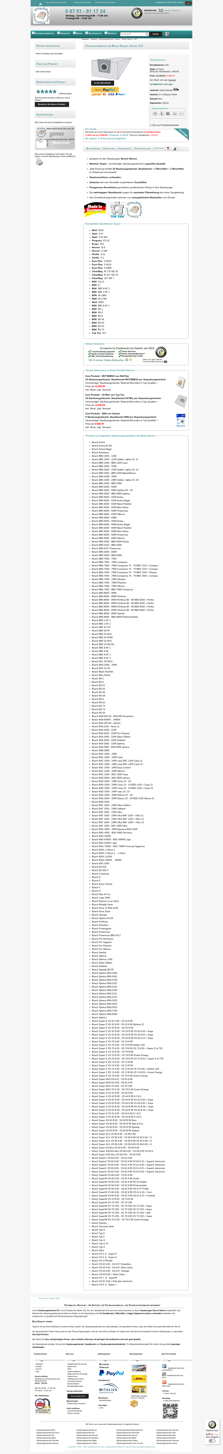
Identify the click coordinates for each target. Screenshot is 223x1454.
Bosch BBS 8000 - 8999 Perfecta (109, 596)
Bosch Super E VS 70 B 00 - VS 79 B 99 (112, 1051)
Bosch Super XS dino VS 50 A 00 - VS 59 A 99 (115, 1147)
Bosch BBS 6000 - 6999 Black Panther (112, 528)
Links (101, 1408)
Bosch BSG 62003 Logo (104, 843)
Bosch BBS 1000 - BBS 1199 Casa (109, 462)
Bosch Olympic (99, 914)
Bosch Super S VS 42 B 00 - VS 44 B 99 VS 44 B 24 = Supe (122, 1110)
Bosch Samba (99, 952)
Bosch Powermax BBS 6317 (106, 935)
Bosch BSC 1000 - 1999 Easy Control (111, 767)
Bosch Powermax (101, 932)
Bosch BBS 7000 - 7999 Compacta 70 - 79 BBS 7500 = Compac (125, 575)
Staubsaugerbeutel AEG (45, 1430)
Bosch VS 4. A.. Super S (104, 1257)
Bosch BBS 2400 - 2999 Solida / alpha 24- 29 (115, 480)
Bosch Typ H (98, 1247)
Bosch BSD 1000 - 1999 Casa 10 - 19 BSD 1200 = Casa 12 (122, 788)
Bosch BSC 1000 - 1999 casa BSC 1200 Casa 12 (117, 764)
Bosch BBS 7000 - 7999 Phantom (109, 582)
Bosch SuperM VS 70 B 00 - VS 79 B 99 (112, 1199)
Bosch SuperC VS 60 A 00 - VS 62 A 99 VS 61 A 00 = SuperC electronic (128, 1164)
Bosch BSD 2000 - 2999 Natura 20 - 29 (112, 795)
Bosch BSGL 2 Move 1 (103, 849)
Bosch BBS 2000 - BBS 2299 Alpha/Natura (114, 473)
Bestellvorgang (105, 1400)
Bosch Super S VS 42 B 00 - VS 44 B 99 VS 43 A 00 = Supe (122, 1103)
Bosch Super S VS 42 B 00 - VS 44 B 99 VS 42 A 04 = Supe (122, 1099)
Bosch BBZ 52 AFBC (102, 637)
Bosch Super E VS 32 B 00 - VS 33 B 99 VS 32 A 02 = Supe (122, 1031)
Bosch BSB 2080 (100, 750)
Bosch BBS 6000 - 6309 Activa (107, 497)
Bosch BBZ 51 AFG (102, 634)
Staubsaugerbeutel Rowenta (167, 1440)
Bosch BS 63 (98, 702)
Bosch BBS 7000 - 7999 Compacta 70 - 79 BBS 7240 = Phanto (124, 572)
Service (39, 1369)
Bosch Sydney (99, 1223)
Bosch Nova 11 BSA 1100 (105, 908)
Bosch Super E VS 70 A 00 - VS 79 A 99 (112, 1041)
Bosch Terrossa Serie (103, 1226)
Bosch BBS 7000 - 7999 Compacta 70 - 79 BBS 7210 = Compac (125, 565)
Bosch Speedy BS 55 (103, 969)
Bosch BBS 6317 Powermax (106, 548)
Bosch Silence (99, 956)
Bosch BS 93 (98, 712)
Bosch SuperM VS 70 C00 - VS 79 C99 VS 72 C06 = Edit (121, 1212)
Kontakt (39, 1366)
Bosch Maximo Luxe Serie (105, 901)
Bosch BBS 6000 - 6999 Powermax (110, 534)
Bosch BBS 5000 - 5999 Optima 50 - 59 (112, 490)
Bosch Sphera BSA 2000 (104, 973)
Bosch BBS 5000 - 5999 (104, 486)
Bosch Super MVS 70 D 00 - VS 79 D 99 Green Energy (120, 1089)
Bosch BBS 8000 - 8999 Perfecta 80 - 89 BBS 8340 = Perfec (123, 603)
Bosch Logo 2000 (101, 897)
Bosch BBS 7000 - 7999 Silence (108, 586)
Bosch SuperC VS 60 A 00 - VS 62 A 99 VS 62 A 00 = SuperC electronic (128, 1171)
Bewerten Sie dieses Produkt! (52, 104)
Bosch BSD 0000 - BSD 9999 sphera (111, 777)
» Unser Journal (169, 1393)
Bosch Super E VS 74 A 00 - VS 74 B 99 (112, 1065)
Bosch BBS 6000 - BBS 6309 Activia (110, 541)
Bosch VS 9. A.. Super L (104, 1284)
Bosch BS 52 (98, 688)
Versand (172, 80)
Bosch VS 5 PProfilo (102, 1260)
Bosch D (96, 877)
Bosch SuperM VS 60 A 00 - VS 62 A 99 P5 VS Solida (119, 1182)
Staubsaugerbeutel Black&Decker (129, 1430)
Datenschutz (72, 1376)
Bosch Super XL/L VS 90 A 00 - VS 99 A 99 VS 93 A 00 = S (122, 1140)
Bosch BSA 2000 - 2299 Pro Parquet (110, 733)
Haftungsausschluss (75, 1379)
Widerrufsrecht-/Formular (77, 1374)
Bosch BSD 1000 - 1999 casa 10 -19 (111, 791)
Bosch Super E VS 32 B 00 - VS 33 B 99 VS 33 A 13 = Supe (122, 1038)
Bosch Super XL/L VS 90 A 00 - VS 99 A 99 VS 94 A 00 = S (122, 1144)
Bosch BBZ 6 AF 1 (101, 647)
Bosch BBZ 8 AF (100, 651)
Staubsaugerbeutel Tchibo (86, 1443)
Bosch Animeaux (100, 452)
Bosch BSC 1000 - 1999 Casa (107, 757)
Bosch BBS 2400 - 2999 (104, 476)
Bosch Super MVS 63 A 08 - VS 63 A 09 (112, 1082)
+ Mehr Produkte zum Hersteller (49, 54)
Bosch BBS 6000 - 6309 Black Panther (112, 504)
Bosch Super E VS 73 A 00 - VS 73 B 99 (112, 1062)
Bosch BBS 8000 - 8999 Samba (108, 613)
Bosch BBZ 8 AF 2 (101, 658)
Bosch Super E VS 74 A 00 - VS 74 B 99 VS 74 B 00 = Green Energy (127, 1072)
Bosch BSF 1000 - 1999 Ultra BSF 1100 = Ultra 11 (117, 815)
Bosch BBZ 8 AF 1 (101, 654)
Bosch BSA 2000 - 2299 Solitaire (108, 740)
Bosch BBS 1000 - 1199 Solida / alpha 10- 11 (115, 459)
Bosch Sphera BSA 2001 (104, 976)
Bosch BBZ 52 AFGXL (103, 644)
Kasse (180, 2)
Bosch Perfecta (100, 921)
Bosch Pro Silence (101, 949)
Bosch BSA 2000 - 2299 (104, 730)
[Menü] (218, 1421)
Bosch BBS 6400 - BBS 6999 (107, 555)
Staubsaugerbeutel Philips (86, 1440)
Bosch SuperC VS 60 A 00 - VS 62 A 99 (112, 1158)
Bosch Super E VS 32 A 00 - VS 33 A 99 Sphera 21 (118, 1024)
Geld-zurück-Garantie (82, 2)
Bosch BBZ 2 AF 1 (101, 620)
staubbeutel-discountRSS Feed (173, 1385)
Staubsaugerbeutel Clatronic (167, 1430)
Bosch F (96, 887)
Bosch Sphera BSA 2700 (104, 1010)
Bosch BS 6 (98, 699)
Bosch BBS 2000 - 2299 (104, 466)
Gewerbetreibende (74, 1411)
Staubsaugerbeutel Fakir (166, 1433)
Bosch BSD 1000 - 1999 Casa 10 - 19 (111, 781)
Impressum (71, 1366)
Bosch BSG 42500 (101, 836)
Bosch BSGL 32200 (102, 856)
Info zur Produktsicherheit (165, 125)
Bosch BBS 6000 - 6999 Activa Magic (111, 524)
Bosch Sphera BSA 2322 (104, 1000)
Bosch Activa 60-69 (102, 445)
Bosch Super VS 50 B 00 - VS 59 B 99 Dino (114, 1120)
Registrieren (161, 2)
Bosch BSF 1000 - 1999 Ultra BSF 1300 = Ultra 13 (118, 822)
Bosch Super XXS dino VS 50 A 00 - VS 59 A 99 (116, 1154)
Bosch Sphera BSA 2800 (104, 1014)
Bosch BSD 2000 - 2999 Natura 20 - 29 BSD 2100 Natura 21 (123, 798)
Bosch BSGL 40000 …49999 (106, 860)
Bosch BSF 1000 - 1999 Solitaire (109, 808)
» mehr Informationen (171, 1401)
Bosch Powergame (101, 928)
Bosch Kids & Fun (101, 894)
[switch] (212, 1441)
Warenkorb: (150, 10)
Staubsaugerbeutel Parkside (47, 1440)
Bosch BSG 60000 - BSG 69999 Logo (111, 839)
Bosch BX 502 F (100, 870)
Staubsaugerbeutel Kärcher (87, 1435)
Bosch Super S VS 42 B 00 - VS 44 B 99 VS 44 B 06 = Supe (122, 1106)
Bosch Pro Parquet (101, 945)
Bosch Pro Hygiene (102, 942)
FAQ (37, 1371)
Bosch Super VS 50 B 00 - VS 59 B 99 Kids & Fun (117, 1123)
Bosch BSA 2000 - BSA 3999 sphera (110, 747)
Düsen (79, 33)
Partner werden (73, 1413)
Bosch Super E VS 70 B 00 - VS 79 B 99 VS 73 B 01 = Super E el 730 (127, 1058)
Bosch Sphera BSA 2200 (104, 990)
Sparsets (112, 33)
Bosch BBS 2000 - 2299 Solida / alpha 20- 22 (115, 469)
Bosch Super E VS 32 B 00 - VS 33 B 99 (112, 1027)
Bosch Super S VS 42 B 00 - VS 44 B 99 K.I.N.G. (117, 1116)
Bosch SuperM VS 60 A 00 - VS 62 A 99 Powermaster (119, 1185)
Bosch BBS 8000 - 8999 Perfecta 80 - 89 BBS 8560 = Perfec (123, 610)
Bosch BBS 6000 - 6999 (104, 517)
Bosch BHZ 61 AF (101, 668)
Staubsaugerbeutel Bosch (86, 1430)
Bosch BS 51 (98, 685)
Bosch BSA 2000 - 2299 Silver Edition (111, 736)
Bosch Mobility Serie (102, 904)
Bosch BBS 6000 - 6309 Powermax (110, 510)
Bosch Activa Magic (102, 449)
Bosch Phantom (100, 925)
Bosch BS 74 (98, 709)
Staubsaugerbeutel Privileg (126, 1440)
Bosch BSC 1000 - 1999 (104, 754)
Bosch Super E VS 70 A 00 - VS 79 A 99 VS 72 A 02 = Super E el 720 (127, 1048)
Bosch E (96, 880)
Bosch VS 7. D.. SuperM (104, 1277)
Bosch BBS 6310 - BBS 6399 (107, 545)
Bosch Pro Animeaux (102, 938)
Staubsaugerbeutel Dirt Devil (47, 1433)
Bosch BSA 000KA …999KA (106, 719)
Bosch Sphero (99, 1017)
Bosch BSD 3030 (100, 801)
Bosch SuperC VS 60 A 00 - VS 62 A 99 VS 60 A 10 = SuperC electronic (128, 1161)
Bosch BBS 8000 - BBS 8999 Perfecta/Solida (115, 617)
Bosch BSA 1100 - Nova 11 (105, 726)
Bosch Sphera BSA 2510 (104, 1007)
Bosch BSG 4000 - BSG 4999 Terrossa (112, 832)
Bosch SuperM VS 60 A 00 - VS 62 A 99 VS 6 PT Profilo (120, 1188)
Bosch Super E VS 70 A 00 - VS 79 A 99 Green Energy (120, 1075)
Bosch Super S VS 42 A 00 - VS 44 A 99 (112, 1093)
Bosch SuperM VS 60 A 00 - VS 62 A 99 (112, 1175)
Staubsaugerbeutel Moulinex (87, 1438)
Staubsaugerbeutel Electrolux (128, 1433)
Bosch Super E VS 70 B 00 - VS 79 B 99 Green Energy (120, 1055)
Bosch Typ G (98, 1240)
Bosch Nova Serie (101, 911)
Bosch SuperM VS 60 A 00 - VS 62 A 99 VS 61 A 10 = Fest (121, 1192)
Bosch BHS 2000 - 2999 (104, 664)
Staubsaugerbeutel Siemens (47, 1443)
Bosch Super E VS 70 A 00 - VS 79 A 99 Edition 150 (118, 1045)
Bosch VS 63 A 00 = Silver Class (108, 1274)
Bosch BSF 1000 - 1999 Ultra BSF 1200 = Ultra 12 (118, 819)
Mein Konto (171, 2)
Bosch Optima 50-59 (102, 918)
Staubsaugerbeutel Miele (46, 1438)
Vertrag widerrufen (78, 1396)
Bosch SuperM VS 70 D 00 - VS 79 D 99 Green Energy (120, 1219)
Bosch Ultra (98, 1250)
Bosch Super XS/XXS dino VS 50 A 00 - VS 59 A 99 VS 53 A (122, 1151)
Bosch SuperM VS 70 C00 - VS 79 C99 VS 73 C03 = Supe (122, 1216)
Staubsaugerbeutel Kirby (166, 1435)
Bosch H (96, 890)
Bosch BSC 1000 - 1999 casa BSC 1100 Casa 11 (117, 760)
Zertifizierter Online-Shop (105, 2)
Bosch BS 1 (98, 678)
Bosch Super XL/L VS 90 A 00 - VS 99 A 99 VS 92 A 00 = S (122, 1137)
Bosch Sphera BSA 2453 (104, 1003)
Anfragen (39, 1364)
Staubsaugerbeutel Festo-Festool (129, 1443)
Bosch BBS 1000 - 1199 (104, 456)
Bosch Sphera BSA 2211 (104, 993)
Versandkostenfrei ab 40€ (56, 2)
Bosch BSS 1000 (100, 863)
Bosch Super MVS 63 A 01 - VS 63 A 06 (112, 1079)
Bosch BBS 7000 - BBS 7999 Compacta (112, 589)
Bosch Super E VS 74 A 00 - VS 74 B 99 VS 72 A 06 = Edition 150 (125, 1069)
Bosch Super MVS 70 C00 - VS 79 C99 (112, 1086)
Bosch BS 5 (98, 682)
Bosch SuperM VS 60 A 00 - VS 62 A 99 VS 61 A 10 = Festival (123, 1195)
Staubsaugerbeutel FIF (45, 1435)
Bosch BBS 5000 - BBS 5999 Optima (111, 493)
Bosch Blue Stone (101, 675)
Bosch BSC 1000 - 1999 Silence (108, 771)
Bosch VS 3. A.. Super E (104, 1253)
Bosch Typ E (98, 1233)
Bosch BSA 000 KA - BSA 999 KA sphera (112, 716)
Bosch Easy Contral (102, 884)
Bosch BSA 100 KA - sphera (106, 723)
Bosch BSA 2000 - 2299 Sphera (108, 743)
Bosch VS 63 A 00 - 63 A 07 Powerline (111, 1264)
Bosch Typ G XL (100, 1243)
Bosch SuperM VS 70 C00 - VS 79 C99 (112, 1202)
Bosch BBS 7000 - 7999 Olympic (109, 579)
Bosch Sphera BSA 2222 (104, 997)
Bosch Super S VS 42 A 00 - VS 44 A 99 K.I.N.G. (116, 1113)
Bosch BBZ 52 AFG (102, 641)
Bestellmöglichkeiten (75, 1386)
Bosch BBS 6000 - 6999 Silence (108, 538)
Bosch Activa (98, 442)
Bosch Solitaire (99, 966)
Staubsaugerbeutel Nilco (166, 1438)
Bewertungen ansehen (76, 1403)
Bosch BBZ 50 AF (101, 630)
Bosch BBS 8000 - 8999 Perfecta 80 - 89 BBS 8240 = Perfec (123, 599)
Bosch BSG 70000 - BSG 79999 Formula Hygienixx (118, 846)
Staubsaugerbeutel (44, 33)
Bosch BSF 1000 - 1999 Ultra (107, 812)
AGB (69, 1369)
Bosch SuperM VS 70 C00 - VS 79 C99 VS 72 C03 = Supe (122, 1209)
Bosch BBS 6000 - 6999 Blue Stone (110, 531)
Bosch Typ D (98, 1229)
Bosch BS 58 (98, 695)
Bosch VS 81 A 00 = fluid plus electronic (112, 1281)
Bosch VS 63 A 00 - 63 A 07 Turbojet (110, 1271)
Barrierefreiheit (73, 1384)
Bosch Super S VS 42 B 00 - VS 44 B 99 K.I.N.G (116, 1096)
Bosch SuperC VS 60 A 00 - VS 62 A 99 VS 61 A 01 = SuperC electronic (128, 1168)
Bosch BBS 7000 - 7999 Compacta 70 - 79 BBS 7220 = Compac (125, 569)
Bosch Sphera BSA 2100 (104, 980)
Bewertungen (66, 93)
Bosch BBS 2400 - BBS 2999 (107, 483)
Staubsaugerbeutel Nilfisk (126, 1438)
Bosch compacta (100, 873)
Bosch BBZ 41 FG (101, 627)
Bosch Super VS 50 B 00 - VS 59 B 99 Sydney (115, 1130)
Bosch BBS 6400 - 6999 (104, 551)
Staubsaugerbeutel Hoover (127, 1435)
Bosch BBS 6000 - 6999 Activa (107, 521)
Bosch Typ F (98, 1236)
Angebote (65, 33)
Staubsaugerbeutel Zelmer (166, 1443)
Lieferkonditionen (74, 1371)
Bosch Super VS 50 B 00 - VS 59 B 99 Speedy (116, 1127)
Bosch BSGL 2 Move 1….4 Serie (108, 853)
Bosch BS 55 (98, 692)
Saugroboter (95, 33)
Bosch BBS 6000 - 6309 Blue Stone (110, 507)
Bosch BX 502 (99, 867)
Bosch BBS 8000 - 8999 (104, 593)
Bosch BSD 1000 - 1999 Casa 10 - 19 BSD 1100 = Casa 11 (122, 784)
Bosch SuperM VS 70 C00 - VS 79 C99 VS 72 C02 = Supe (122, 1206)
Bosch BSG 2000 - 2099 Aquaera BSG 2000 (114, 829)
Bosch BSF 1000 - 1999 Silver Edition (111, 805)
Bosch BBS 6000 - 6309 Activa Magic (111, 500)
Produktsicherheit (74, 1381)
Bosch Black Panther (102, 671)
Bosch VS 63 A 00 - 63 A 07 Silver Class (112, 1267)
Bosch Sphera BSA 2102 (104, 983)
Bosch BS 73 (98, 706)
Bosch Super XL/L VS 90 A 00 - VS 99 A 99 (114, 1134)
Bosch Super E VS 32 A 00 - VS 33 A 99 (112, 1021)
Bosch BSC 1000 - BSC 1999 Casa (110, 774)
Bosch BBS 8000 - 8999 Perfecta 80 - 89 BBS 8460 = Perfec (123, 606)
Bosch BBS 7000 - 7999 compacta (109, 562)
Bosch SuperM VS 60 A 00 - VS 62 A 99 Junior (115, 1178)
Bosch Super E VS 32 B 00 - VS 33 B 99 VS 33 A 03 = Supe (122, 1034)
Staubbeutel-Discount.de (77, 1364)
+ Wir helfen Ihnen (43, 72)
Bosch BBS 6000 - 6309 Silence (108, 514)
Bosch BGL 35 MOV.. (103, 661)
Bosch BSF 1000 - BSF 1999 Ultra (109, 825)
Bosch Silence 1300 (102, 959)
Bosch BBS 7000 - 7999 (104, 558)
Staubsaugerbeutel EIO (85, 1433)
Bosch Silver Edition (102, 962)
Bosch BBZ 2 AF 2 (101, 623)
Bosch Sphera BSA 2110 (104, 986)
